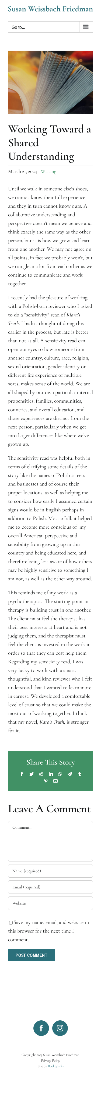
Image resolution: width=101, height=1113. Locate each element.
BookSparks (56, 1066)
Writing (48, 171)
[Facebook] (41, 1028)
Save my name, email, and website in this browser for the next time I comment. (48, 931)
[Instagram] (60, 1028)
